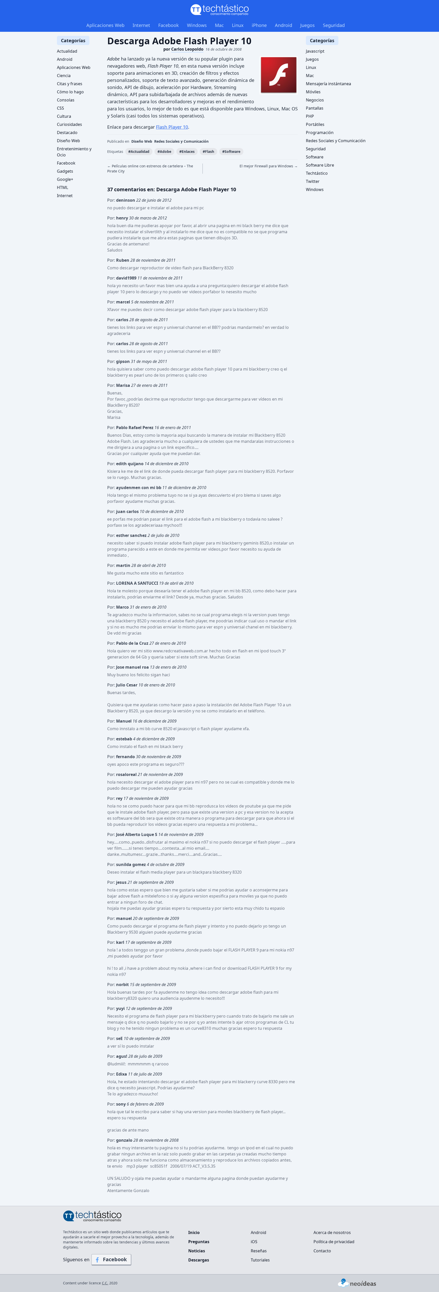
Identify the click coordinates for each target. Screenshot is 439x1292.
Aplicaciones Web (105, 25)
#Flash (208, 151)
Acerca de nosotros (332, 1232)
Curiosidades (69, 124)
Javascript (315, 51)
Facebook (168, 25)
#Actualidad (138, 151)
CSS (60, 108)
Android (283, 25)
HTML (62, 187)
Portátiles (315, 124)
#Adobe (164, 151)
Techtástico (317, 173)
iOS (254, 1241)
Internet (141, 25)
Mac (219, 25)
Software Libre (320, 165)
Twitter (313, 181)
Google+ (65, 179)
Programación (320, 132)
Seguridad (334, 25)
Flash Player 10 (172, 127)
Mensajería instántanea (328, 83)
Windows (197, 25)
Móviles (313, 92)
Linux (238, 25)
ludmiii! (118, 1064)
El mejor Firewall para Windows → (269, 166)
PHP (310, 116)
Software (314, 157)
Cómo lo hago (70, 92)
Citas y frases (69, 83)
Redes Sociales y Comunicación (181, 141)
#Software (231, 151)
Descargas (198, 1260)
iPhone (259, 25)
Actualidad (67, 51)
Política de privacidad (333, 1241)
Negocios (315, 100)
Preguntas (198, 1241)
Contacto (322, 1251)
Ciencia (64, 75)
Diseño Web (141, 141)
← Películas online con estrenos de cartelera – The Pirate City (150, 168)
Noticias (196, 1251)
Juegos (307, 25)
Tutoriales (260, 1260)
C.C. (105, 1283)
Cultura (64, 116)
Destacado (67, 132)
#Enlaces (187, 151)
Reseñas (259, 1251)
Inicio (194, 1232)
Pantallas (314, 108)
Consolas (65, 100)
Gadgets (65, 171)
